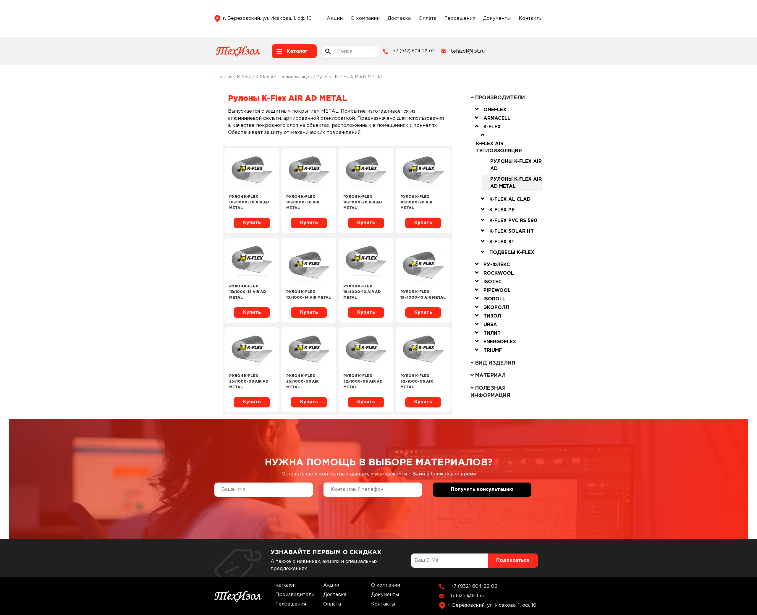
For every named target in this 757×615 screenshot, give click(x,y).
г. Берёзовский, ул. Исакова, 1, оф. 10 (267, 18)
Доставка (399, 18)
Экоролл (496, 307)
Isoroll (494, 299)
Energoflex (499, 342)
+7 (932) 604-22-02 (414, 51)
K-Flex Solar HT (511, 231)
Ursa (490, 325)
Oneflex (495, 110)
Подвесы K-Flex (511, 252)
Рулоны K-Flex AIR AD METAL (516, 183)
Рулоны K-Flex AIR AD (516, 165)
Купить (252, 223)
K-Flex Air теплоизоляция (283, 77)
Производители (294, 595)
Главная (223, 77)
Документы (497, 18)
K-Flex (244, 77)
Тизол (492, 316)
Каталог (285, 585)
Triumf (492, 350)
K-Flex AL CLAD (509, 199)
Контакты (531, 18)
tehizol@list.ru (468, 51)
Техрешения (459, 18)
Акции (335, 18)
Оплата (427, 18)
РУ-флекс (496, 265)
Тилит (492, 333)
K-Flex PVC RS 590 (513, 221)
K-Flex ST (502, 242)
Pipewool (497, 290)
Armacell (496, 118)
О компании (365, 18)
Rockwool (498, 273)
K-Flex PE (502, 210)
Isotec (492, 282)
